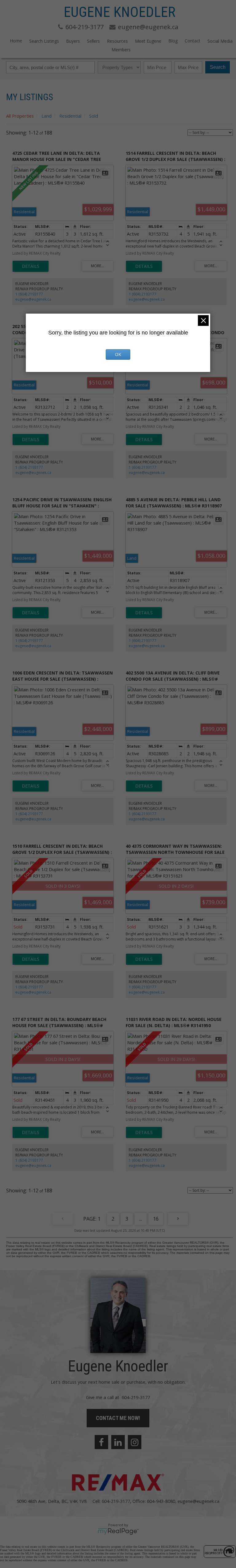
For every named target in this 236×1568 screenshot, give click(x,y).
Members (121, 50)
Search (218, 67)
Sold (93, 116)
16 (156, 1218)
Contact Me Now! (118, 1418)
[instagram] (134, 1442)
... (140, 1218)
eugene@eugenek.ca (33, 299)
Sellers (93, 41)
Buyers (73, 41)
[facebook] (101, 1442)
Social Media (220, 41)
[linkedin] (118, 1442)
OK (118, 354)
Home (16, 41)
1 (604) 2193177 (29, 294)
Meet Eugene (148, 41)
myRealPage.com (118, 1531)
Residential (70, 116)
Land (46, 116)
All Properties (20, 116)
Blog (173, 41)
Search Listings (44, 41)
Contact (192, 41)
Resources (117, 41)
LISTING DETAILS (31, 266)
